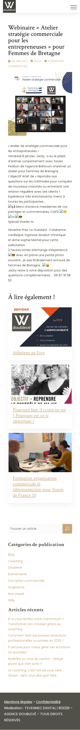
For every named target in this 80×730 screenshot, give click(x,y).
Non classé (16, 594)
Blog (37, 61)
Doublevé (15, 567)
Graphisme (16, 587)
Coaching (15, 561)
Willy (11, 600)
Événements (17, 574)
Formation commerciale (26, 581)
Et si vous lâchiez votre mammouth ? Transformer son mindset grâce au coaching (36, 624)
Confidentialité (48, 701)
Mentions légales (18, 701)
